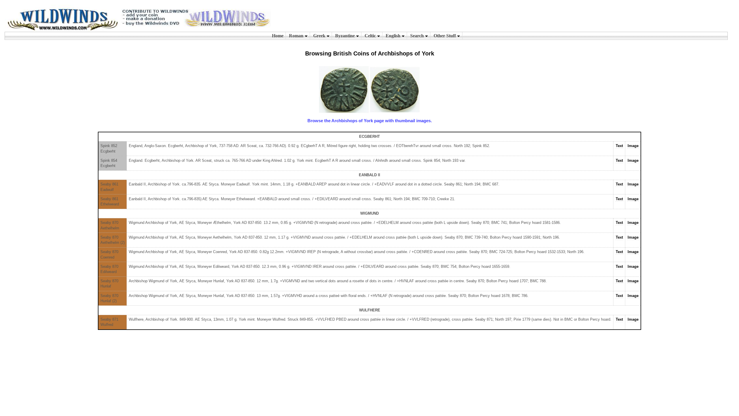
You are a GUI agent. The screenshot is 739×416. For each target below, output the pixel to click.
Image (633, 146)
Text (619, 146)
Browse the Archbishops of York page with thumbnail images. (369, 120)
